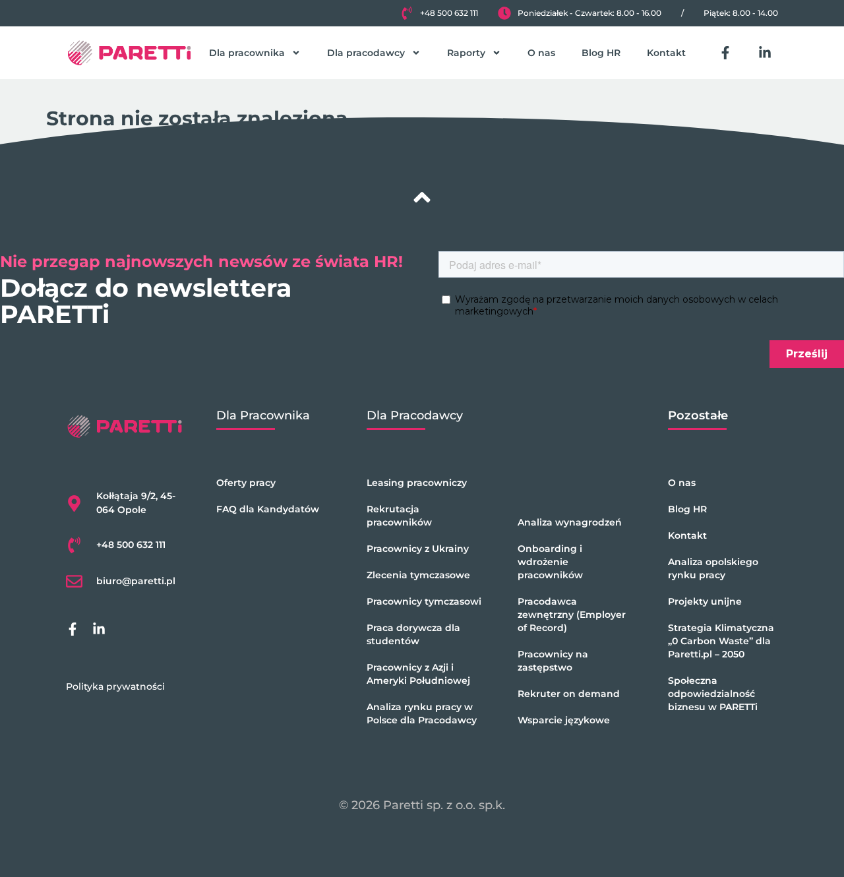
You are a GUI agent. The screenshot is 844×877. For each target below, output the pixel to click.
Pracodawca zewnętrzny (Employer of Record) (572, 614)
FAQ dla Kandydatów (267, 509)
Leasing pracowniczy (417, 483)
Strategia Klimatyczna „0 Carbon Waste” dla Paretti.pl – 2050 (721, 641)
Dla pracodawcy (366, 53)
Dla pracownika (247, 53)
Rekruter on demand (569, 694)
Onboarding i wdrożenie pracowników (550, 562)
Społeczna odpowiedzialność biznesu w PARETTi (713, 694)
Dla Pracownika (263, 415)
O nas (541, 53)
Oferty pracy (246, 483)
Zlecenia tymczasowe (418, 575)
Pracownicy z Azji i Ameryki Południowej (418, 673)
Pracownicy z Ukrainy (418, 549)
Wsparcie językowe (564, 720)
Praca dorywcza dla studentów (413, 634)
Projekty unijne (705, 601)
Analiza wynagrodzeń (570, 522)
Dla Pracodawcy (415, 415)
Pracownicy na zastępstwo (553, 660)
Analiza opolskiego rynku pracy (713, 568)
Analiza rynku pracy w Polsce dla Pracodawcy (422, 713)
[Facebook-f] (725, 53)
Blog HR (601, 53)
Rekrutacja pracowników (399, 515)
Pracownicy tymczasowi (424, 601)
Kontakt (666, 53)
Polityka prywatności (115, 686)
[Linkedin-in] (765, 53)
